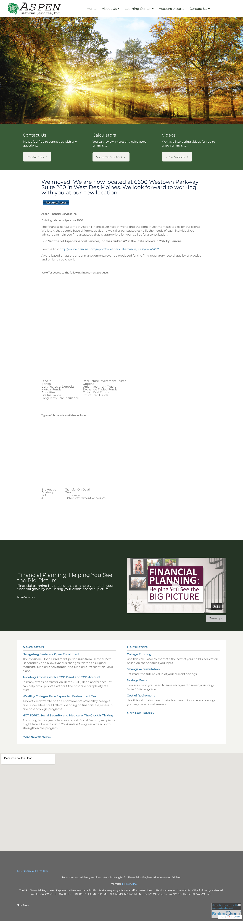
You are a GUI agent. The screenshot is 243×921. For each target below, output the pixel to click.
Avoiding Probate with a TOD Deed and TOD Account (62, 677)
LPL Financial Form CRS (32, 871)
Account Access (171, 9)
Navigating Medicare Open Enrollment (51, 654)
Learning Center (138, 9)
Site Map (23, 905)
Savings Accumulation (143, 669)
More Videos (26, 597)
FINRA (126, 883)
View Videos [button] (175, 157)
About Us (109, 9)
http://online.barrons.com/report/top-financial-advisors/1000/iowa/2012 (110, 249)
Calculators (137, 647)
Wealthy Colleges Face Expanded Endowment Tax (59, 696)
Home (92, 9)
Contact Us (198, 9)
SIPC (134, 883)
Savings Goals (137, 680)
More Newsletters (37, 737)
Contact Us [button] (35, 157)
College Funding (139, 654)
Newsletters (33, 647)
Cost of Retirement (141, 695)
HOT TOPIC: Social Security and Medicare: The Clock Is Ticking (68, 715)
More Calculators (140, 713)
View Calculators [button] (109, 157)
